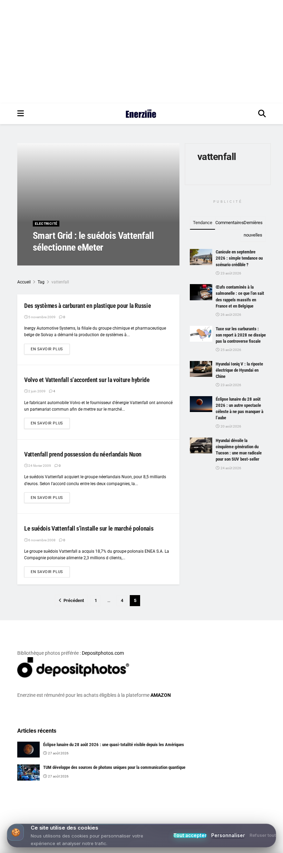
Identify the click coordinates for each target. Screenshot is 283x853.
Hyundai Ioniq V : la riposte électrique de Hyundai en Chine (239, 370)
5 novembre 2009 (85, 261)
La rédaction (52, 261)
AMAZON (160, 695)
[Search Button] (262, 113)
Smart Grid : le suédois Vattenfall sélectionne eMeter (93, 241)
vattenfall (60, 282)
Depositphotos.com (103, 653)
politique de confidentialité (242, 845)
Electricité (46, 223)
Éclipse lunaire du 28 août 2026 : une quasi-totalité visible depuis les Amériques (113, 744)
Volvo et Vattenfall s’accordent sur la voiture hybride (87, 379)
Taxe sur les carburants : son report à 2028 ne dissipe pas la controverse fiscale (241, 335)
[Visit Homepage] (141, 113)
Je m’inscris (178, 826)
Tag (41, 282)
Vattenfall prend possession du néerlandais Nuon (83, 454)
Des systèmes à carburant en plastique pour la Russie (87, 305)
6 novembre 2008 (42, 540)
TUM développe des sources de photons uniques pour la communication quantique (114, 767)
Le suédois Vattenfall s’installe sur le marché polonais (88, 528)
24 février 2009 (39, 466)
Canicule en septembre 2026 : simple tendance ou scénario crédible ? (239, 258)
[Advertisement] (141, 51)
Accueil (24, 282)
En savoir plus (50, 349)
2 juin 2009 (37, 391)
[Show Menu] (20, 113)
